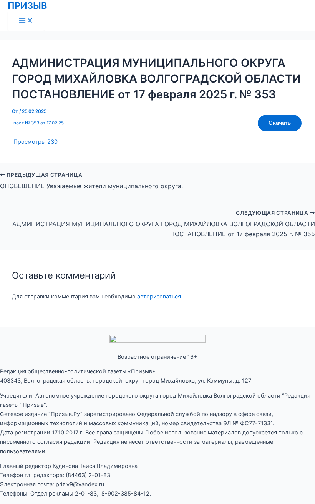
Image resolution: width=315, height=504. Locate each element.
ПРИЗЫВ (27, 5)
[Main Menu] (26, 21)
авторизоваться (159, 296)
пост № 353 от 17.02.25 (38, 123)
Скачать (280, 122)
